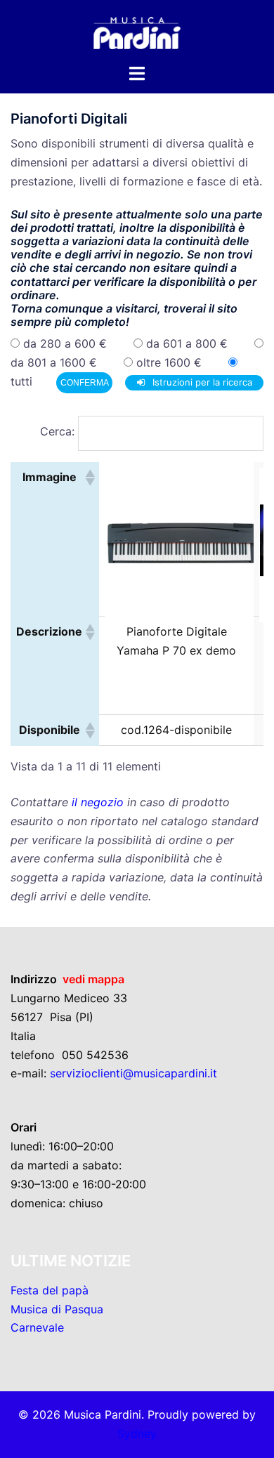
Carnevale (37, 1327)
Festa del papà (50, 1290)
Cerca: (57, 431)
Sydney (137, 1433)
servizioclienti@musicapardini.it (133, 1073)
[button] (89, 477)
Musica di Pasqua (57, 1309)
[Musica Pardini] (137, 30)
